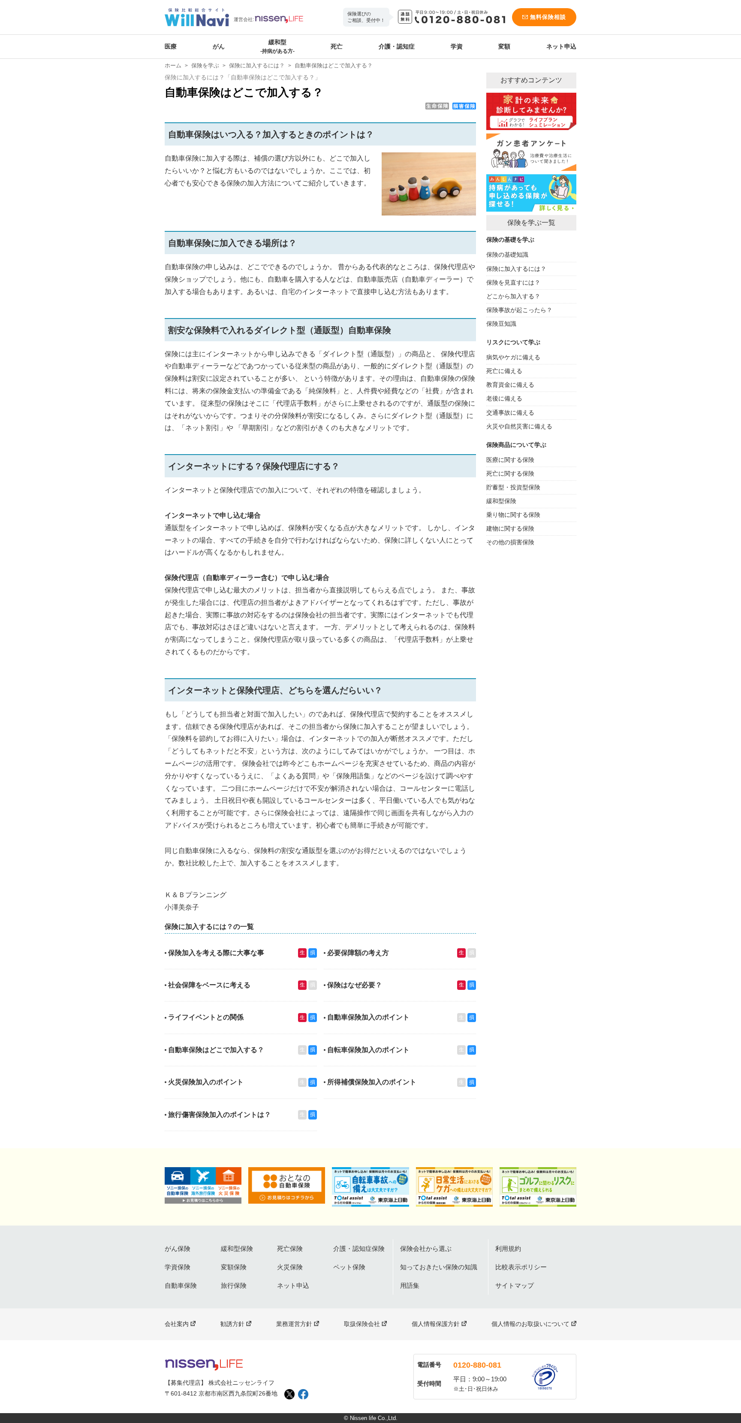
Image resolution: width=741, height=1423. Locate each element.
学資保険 (177, 1267)
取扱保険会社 (362, 1323)
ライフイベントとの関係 (206, 1017)
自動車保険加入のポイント (368, 1017)
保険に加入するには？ (257, 65)
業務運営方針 (294, 1323)
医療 (171, 46)
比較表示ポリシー (521, 1267)
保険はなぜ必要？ (354, 985)
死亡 (337, 46)
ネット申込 (561, 46)
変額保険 (234, 1267)
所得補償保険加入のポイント (371, 1082)
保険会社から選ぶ (426, 1248)
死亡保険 (290, 1248)
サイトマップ (514, 1285)
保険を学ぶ (205, 65)
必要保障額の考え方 (358, 952)
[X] (289, 1394)
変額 (504, 46)
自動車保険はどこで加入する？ (216, 1049)
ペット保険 (349, 1267)
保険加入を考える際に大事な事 (216, 952)
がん (219, 46)
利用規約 (508, 1248)
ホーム (173, 65)
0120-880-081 (477, 1365)
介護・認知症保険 (359, 1248)
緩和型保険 (237, 1248)
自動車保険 (181, 1285)
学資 (457, 46)
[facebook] (303, 1394)
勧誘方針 (232, 1323)
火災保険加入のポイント (206, 1082)
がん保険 (177, 1248)
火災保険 (290, 1267)
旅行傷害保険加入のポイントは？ (219, 1114)
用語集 (409, 1285)
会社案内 (177, 1323)
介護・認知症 (397, 46)
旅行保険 (234, 1285)
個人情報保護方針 (436, 1323)
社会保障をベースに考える (209, 985)
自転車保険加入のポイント (368, 1049)
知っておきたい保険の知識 (438, 1267)
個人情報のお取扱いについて (530, 1323)
